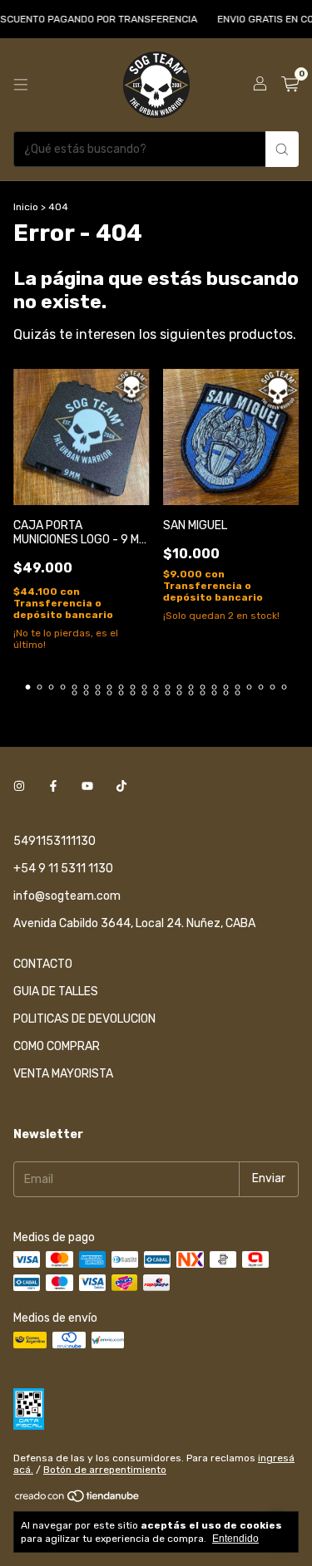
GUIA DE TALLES (55, 991)
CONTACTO (42, 964)
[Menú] (20, 84)
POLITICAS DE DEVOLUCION (84, 1019)
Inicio (25, 207)
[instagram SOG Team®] (19, 787)
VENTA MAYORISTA (63, 1074)
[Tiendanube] (77, 1499)
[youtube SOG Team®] (87, 787)
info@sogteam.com (67, 896)
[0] (290, 85)
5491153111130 (54, 841)
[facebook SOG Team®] (53, 787)
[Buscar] (282, 149)
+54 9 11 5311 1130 (63, 869)
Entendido (235, 1538)
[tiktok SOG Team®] (121, 787)
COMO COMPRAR (56, 1046)
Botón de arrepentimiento (104, 1469)
